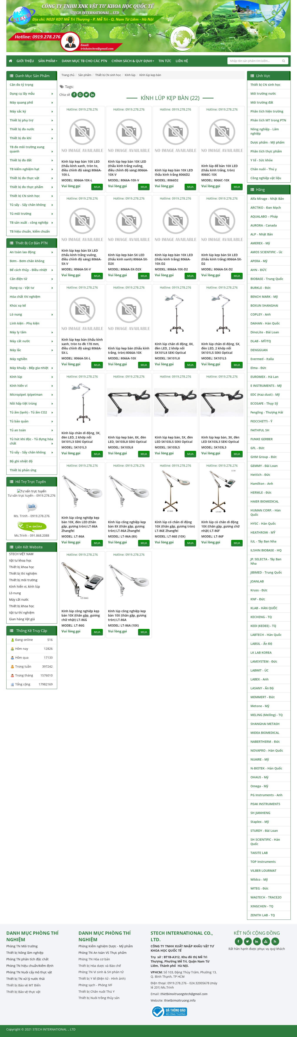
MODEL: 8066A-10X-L (77, 180)
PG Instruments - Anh (266, 795)
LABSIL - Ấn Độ (261, 644)
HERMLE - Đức (261, 492)
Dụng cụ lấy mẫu (22, 93)
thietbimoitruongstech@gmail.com (183, 994)
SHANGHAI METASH (265, 724)
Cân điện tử (18, 279)
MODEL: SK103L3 (213, 447)
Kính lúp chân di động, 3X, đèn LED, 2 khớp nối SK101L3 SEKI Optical (81, 437)
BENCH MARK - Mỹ (264, 296)
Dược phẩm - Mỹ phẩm (267, 142)
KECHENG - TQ (261, 617)
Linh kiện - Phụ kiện (24, 323)
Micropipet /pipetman (26, 394)
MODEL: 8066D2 (166, 180)
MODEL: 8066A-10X (122, 358)
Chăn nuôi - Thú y (263, 169)
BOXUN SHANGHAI (264, 305)
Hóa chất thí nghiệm (25, 296)
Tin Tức (165, 61)
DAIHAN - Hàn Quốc (265, 323)
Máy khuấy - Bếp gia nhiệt (29, 368)
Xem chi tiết (92, 154)
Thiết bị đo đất (21, 160)
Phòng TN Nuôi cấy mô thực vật (29, 972)
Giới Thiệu (25, 61)
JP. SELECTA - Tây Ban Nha (265, 561)
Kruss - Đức (258, 590)
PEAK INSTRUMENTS (265, 804)
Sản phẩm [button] (46, 61)
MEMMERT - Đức (262, 697)
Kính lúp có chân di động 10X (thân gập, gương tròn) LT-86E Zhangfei (175, 526)
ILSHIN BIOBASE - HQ (266, 550)
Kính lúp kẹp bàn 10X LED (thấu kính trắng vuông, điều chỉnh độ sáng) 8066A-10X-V (128, 168)
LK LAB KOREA (261, 652)
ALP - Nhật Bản (261, 234)
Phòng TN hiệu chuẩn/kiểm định (29, 966)
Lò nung (16, 314)
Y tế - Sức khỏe (261, 160)
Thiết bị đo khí (20, 138)
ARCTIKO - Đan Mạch (265, 207)
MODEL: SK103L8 (120, 447)
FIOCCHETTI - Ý (261, 421)
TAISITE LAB (259, 853)
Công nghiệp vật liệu (265, 178)
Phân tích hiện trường (266, 111)
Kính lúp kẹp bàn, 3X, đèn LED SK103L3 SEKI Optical (220, 439)
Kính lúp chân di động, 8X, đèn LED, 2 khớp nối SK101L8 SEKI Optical (174, 348)
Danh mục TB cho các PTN (84, 61)
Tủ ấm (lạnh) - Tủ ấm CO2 (28, 412)
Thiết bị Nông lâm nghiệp (24, 953)
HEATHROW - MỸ (262, 532)
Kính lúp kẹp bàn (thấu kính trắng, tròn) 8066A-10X (128, 350)
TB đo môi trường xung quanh (27, 149)
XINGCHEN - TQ (261, 906)
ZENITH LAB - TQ (262, 915)
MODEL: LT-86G (73, 625)
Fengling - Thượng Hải (266, 412)
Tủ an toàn (18, 430)
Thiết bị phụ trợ (21, 120)
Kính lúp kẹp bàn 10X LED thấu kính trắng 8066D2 (174, 172)
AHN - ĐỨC (258, 270)
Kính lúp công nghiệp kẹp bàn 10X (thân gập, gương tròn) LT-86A (127, 615)
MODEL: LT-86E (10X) (170, 536)
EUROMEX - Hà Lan (264, 377)
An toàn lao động (22, 252)
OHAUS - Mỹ (259, 777)
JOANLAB (257, 581)
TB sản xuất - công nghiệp (29, 222)
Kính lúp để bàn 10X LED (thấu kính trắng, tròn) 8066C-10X (219, 170)
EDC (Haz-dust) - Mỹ (265, 394)
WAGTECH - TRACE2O (266, 897)
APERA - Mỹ (258, 261)
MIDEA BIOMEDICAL (264, 733)
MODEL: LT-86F (212, 536)
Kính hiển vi (18, 386)
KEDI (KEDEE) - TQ (263, 626)
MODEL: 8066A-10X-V (123, 180)
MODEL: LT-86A (73, 536)
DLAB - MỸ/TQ (260, 341)
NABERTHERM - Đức (265, 741)
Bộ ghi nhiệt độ (21, 461)
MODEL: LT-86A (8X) (122, 536)
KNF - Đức (257, 599)
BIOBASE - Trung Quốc (266, 279)
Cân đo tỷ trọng (21, 85)
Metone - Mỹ (259, 706)
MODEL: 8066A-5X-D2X (124, 269)
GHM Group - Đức (263, 457)
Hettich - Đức (260, 475)
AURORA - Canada (263, 225)
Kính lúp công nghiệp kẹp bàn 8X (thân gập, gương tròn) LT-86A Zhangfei (127, 526)
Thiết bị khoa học (21, 567)
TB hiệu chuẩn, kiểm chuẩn (30, 231)
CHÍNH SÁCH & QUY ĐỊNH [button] (132, 61)
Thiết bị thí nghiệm (23, 573)
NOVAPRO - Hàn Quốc (266, 750)
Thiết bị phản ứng (23, 470)
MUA (97, 187)
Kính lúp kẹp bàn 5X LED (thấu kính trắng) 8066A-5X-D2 (221, 259)
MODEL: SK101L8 (167, 358)
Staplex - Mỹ (259, 822)
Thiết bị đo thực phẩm (26, 187)
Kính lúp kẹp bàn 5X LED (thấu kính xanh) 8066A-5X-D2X (128, 259)
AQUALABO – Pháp (264, 216)
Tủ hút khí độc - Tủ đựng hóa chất (31, 441)
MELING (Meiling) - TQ (266, 715)
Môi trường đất (261, 102)
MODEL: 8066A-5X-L (76, 358)
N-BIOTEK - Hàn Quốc (266, 768)
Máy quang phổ (21, 102)
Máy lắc (15, 350)
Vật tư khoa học (20, 560)
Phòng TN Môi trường (22, 946)
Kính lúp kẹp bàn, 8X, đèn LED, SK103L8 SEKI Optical (127, 439)
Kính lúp (16, 377)
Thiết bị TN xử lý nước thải (25, 979)
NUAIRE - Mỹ (259, 759)
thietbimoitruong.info (179, 1000)
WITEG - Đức (259, 888)
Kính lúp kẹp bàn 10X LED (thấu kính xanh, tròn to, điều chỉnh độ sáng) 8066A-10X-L (82, 168)
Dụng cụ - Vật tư (22, 288)
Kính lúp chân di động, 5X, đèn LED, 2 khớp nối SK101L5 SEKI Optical (220, 348)
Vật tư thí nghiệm (21, 612)
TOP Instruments (263, 862)
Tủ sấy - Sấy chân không (28, 205)
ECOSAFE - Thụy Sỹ (264, 403)
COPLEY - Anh (260, 314)
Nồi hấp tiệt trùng (23, 403)
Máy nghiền (18, 359)
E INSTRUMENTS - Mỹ (266, 386)
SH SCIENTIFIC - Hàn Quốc (265, 841)
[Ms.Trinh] (32, 506)
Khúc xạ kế (18, 305)
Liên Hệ (182, 61)
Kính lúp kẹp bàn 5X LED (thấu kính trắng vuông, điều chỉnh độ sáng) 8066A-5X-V (82, 257)
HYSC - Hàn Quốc (263, 523)
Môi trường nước (263, 93)
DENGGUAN (259, 350)
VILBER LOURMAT (263, 870)
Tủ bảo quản (19, 421)
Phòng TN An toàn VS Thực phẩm (102, 953)
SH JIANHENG (260, 813)
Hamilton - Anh (261, 483)
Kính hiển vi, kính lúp (24, 586)
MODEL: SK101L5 (213, 358)
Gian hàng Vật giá (22, 619)
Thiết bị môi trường (23, 580)
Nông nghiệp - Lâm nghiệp (264, 131)
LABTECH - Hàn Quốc (266, 635)
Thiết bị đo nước (22, 129)
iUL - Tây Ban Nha (263, 541)
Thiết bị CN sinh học (25, 196)
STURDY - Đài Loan (264, 831)
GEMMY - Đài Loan (264, 466)
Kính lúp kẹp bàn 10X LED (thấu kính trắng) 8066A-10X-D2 (174, 259)
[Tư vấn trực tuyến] (31, 491)
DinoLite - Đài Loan (264, 332)
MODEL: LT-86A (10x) (123, 625)
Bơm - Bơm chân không (27, 261)
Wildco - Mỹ (259, 879)
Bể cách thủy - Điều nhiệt (28, 270)
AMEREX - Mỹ (260, 243)
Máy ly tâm (18, 332)
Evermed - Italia (262, 359)
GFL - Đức (257, 448)
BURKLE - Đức (260, 288)
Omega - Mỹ (259, 786)
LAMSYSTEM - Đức (263, 661)
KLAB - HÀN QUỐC (263, 608)
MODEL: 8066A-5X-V (76, 269)
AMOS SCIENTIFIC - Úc (266, 252)
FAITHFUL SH (259, 430)
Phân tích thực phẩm (266, 151)
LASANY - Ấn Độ (262, 688)
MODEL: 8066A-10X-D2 (171, 269)
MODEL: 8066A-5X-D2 (217, 269)
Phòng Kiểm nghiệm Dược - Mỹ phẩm (105, 946)
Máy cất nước (20, 341)
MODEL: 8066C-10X (215, 180)
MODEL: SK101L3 (74, 447)
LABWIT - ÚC (259, 670)
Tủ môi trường (20, 214)
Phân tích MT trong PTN (268, 120)
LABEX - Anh (259, 679)
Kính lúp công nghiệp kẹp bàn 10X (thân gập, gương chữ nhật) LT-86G (81, 615)
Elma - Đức (258, 368)
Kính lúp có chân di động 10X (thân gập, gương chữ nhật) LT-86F (220, 526)
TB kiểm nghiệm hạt (24, 169)
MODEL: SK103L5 (167, 447)
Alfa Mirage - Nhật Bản (267, 199)
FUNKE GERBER (261, 439)
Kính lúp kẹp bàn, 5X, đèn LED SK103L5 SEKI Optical (174, 439)
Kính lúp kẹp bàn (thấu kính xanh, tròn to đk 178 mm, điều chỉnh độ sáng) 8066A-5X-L (82, 346)
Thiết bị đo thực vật (24, 178)
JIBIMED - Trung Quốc (266, 572)
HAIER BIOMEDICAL (264, 501)
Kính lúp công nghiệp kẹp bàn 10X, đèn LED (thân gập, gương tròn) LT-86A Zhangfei (80, 524)
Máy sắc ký (18, 111)
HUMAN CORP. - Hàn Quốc (265, 512)
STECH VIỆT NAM (21, 554)
